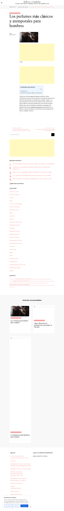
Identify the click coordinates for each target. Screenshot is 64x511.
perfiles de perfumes (36, 107)
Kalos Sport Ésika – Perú (16, 475)
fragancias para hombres (21, 281)
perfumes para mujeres (16, 243)
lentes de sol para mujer (16, 222)
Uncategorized (13, 261)
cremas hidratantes (15, 207)
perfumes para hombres (15, 13)
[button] (40, 89)
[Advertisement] (37, 52)
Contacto (13, 461)
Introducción (24, 91)
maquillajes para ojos (43, 281)
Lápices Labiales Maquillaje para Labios (20, 466)
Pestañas (12, 246)
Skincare (12, 486)
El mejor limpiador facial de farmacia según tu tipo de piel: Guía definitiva (33, 163)
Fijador (11, 213)
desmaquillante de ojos (34, 279)
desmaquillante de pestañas (43, 279)
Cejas (11, 200)
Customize (8, 505)
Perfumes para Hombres (16, 473)
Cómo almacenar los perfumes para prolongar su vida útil (43, 325)
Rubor (11, 255)
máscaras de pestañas (50, 281)
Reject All (16, 505)
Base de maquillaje (14, 194)
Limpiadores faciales (15, 488)
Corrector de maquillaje (16, 204)
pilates (11, 252)
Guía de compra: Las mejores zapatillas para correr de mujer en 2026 (32, 178)
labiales (11, 219)
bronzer (12, 197)
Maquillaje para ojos (15, 234)
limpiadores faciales (15, 225)
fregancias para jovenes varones (34, 281)
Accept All (24, 505)
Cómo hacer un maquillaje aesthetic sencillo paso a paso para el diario (32, 172)
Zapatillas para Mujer (15, 267)
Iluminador (12, 216)
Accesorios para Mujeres (16, 456)
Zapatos (12, 270)
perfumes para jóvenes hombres (35, 285)
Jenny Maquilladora (13, 34)
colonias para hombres (23, 279)
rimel (47, 285)
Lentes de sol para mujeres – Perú (19, 458)
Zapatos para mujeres (16, 494)
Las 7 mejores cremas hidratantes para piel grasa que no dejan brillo (32, 175)
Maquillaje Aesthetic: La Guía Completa (20, 469)
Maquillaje (12, 228)
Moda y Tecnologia (14, 237)
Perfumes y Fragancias (16, 472)
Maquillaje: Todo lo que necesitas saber (20, 464)
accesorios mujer (14, 191)
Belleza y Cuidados (32, 1)
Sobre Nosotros (14, 491)
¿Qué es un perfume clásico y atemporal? (31, 93)
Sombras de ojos (14, 258)
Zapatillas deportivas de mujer (17, 264)
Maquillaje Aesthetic (15, 231)
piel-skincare (13, 249)
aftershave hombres (13, 279)
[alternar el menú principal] (1, 2)
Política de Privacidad (16, 483)
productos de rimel (43, 285)
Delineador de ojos (14, 210)
